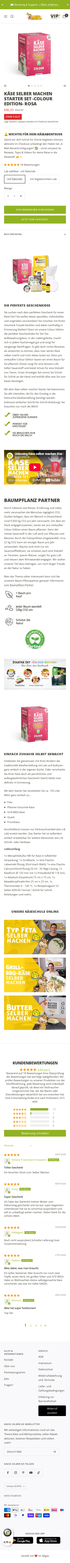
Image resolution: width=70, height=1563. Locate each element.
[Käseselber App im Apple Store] (48, 1540)
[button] (12, 164)
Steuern (22, 121)
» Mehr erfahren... (49, 4)
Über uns (9, 1366)
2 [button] (31, 1325)
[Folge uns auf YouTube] (31, 1472)
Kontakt (8, 1359)
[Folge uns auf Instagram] (15, 1472)
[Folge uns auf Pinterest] (23, 1472)
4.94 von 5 (44, 1069)
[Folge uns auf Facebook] (8, 1472)
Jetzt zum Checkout (35, 219)
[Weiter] (64, 86)
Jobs (6, 1378)
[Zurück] (5, 86)
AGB (40, 1356)
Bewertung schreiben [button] (35, 1133)
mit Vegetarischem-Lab (43, 179)
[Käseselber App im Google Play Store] (21, 1540)
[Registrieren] (54, 1452)
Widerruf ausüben (52, 1411)
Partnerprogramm (14, 1372)
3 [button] (36, 1325)
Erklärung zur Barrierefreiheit (47, 1399)
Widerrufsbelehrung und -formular (50, 1378)
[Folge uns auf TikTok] (38, 1472)
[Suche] (12, 16)
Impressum (45, 1363)
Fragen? (8, 1385)
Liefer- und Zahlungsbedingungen (51, 1388)
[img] (12, 1154)
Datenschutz (45, 1369)
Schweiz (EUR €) (13, 1486)
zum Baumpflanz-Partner (18, 585)
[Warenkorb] (64, 16)
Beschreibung (13, 234)
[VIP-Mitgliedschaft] (52, 16)
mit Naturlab (14, 179)
